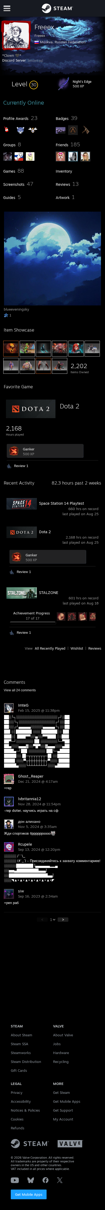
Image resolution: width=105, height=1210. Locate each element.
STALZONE (48, 592)
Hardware (61, 1053)
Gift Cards (19, 1070)
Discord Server (14, 60)
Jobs (57, 1044)
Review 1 (21, 466)
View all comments (20, 690)
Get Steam (61, 1092)
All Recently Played (50, 648)
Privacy (16, 1092)
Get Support (63, 1110)
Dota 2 (69, 406)
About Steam (21, 1035)
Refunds (17, 1128)
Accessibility (21, 1101)
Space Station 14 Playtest (61, 503)
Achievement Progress (31, 613)
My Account (63, 1119)
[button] (25, 84)
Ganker (28, 449)
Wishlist (77, 648)
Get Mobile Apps (28, 1194)
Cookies (17, 1119)
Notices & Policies (25, 1110)
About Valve (63, 1035)
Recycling (61, 1061)
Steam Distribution (26, 1061)
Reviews (94, 648)
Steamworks (21, 1053)
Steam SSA (19, 1044)
